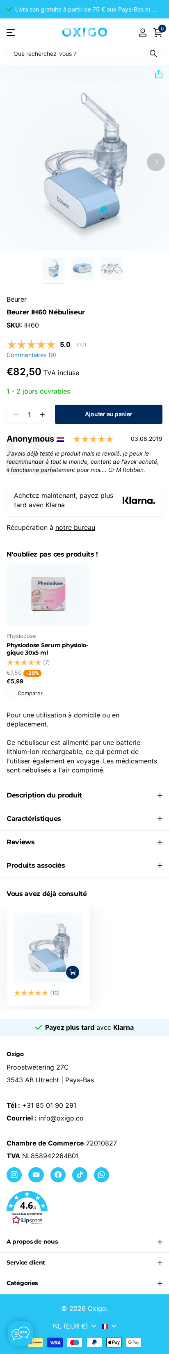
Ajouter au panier (108, 413)
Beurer (17, 299)
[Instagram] (14, 1174)
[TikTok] (79, 1174)
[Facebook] (58, 1174)
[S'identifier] (142, 32)
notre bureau (75, 527)
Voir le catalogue (11, 32)
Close (84, 1242)
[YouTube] (35, 1174)
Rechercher (153, 53)
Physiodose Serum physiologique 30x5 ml (47, 649)
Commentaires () (31, 354)
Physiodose (21, 635)
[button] (84, 9)
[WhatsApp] (101, 1174)
